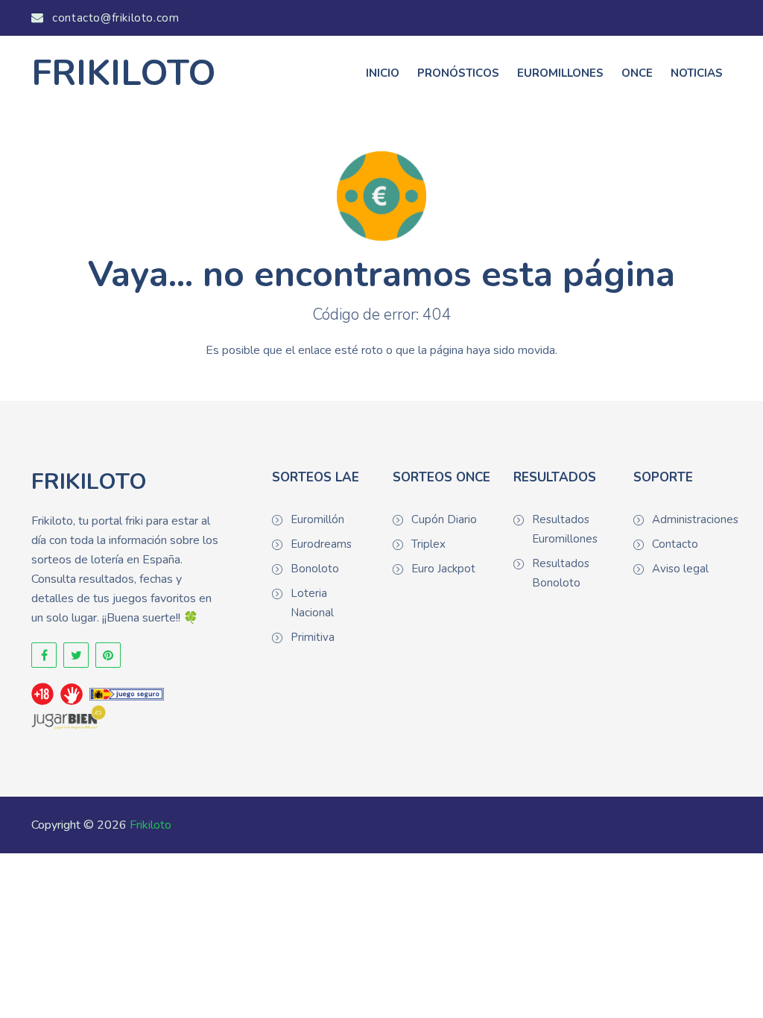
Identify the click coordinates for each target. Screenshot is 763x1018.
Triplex (428, 544)
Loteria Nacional (312, 603)
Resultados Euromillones (565, 529)
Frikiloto (150, 825)
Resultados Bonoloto (560, 573)
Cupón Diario (444, 519)
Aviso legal (680, 568)
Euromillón (317, 519)
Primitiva (313, 637)
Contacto (675, 544)
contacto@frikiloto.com (114, 17)
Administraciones (692, 519)
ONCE (637, 73)
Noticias (697, 73)
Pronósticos (458, 73)
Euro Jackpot (443, 568)
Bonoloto (315, 568)
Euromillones (560, 73)
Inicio (382, 73)
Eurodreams (321, 544)
